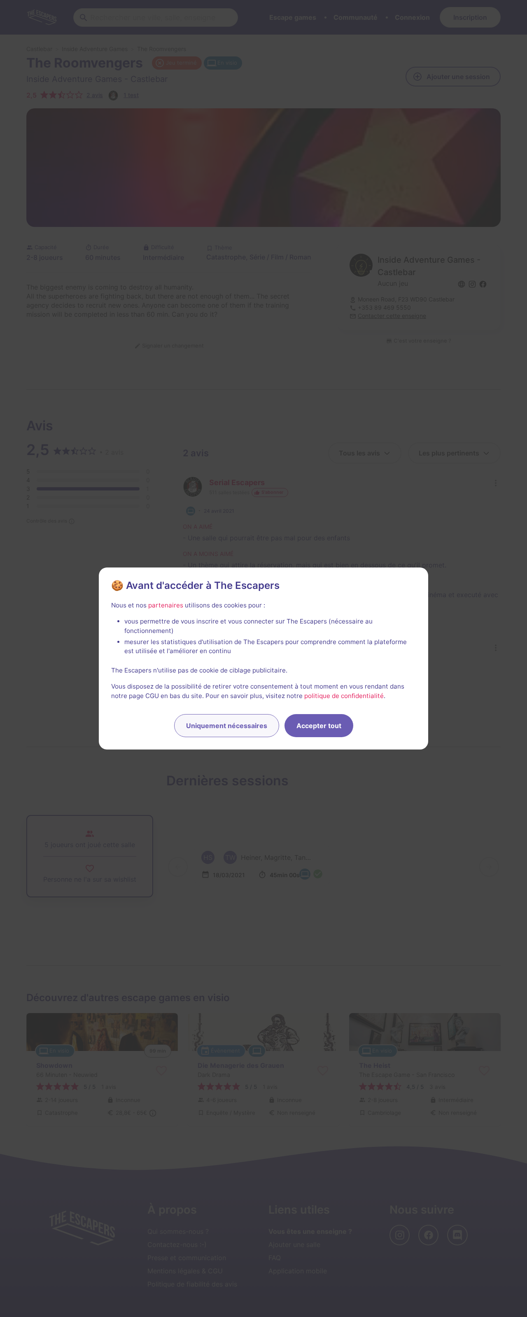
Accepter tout (318, 726)
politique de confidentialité (344, 696)
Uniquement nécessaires (226, 726)
